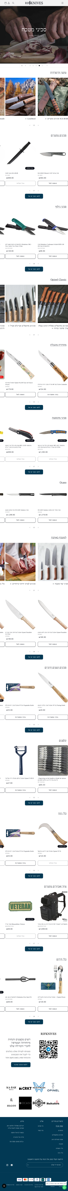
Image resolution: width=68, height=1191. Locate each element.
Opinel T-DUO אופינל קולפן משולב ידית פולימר (19, 778)
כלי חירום (61, 959)
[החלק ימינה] (30, 125)
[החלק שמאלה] (38, 125)
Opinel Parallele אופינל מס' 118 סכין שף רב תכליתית (18, 633)
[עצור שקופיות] (21, 66)
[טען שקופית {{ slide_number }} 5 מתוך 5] (42, 65)
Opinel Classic (58, 279)
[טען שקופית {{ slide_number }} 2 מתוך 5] (33, 65)
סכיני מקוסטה (59, 417)
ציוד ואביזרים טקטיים (55, 886)
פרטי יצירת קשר (38, 1186)
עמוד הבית (59, 1126)
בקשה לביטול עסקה (17, 1132)
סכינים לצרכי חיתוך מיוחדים (24, 584)
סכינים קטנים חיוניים (55, 667)
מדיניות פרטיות (29, 1184)
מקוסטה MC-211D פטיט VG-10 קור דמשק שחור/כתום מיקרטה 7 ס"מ (18, 446)
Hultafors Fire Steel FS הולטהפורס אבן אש (18, 997)
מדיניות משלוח (10, 1184)
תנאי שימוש (19, 1184)
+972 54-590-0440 (17, 1141)
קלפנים (62, 740)
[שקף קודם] (47, 66)
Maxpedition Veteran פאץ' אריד (15, 924)
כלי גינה (62, 813)
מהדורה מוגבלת (58, 344)
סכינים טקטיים (58, 135)
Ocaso (63, 482)
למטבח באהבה (58, 537)
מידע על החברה (18, 1137)
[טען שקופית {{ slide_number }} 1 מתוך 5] (30, 65)
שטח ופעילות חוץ (57, 1139)
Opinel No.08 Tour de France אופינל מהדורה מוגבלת (19, 383)
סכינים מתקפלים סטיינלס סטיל (23, 326)
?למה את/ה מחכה (20, 1065)
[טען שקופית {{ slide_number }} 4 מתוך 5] (39, 65)
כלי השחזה (59, 1148)
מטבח (61, 1144)
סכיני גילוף (60, 206)
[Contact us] (64, 1187)
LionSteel (31, 119)
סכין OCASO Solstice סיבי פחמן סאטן (17, 510)
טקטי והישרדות (58, 72)
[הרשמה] (28, 1164)
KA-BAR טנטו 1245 (11, 173)
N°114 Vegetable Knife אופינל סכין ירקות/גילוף (19, 705)
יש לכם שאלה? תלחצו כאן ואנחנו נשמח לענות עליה (15, 1127)
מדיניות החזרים (39, 1184)
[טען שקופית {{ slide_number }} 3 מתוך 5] (36, 65)
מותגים (60, 1130)
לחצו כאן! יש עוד (34, 196)
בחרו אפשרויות (20, 717)
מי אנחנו (40, 1126)
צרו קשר (40, 1130)
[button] (62, 3)
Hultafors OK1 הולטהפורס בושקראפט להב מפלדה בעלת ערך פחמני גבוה (18, 245)
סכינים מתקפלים (57, 1135)
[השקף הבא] (25, 66)
